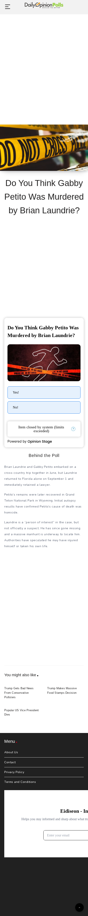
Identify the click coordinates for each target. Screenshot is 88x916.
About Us (11, 752)
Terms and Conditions (20, 782)
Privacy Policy (14, 772)
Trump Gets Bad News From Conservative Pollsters (19, 693)
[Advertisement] (44, 65)
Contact (10, 762)
